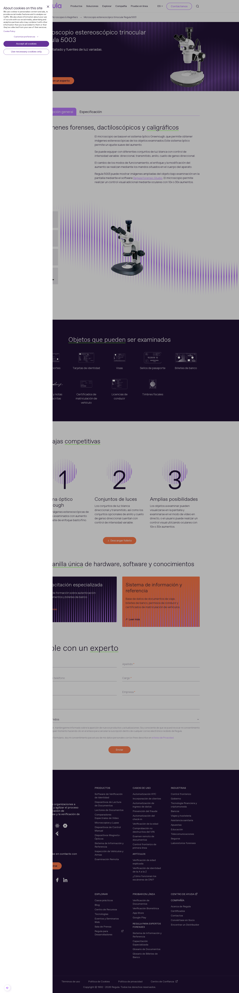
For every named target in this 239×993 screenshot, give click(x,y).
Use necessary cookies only (26, 51)
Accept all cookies (26, 43)
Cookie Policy (9, 31)
